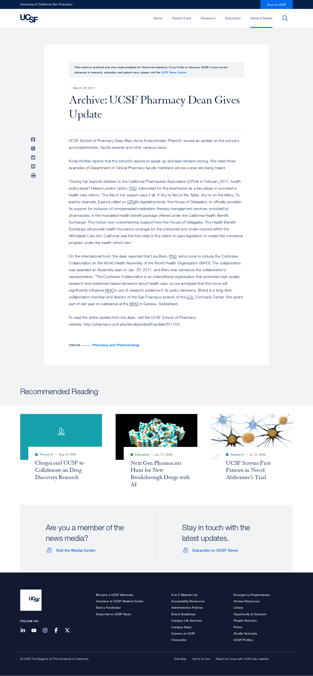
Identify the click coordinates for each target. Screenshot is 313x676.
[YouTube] (36, 630)
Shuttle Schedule (245, 633)
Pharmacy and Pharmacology (115, 345)
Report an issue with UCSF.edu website (242, 658)
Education (233, 18)
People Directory (245, 620)
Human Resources (247, 601)
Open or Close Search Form (285, 18)
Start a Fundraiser (108, 607)
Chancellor (179, 640)
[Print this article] (34, 175)
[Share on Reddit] (34, 157)
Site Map (180, 658)
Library (238, 607)
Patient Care (181, 18)
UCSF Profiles (243, 640)
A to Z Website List (184, 595)
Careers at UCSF (183, 633)
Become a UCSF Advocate (114, 595)
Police (238, 627)
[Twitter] (70, 630)
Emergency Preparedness (252, 595)
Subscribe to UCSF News (215, 550)
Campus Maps (181, 627)
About (158, 18)
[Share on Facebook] (34, 139)
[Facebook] (59, 630)
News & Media (261, 18)
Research (208, 18)
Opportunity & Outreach (250, 614)
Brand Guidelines (183, 614)
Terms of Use (201, 658)
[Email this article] (34, 166)
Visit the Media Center (75, 550)
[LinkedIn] (25, 630)
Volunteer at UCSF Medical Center (120, 601)
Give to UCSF (276, 4)
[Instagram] (47, 630)
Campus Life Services (186, 620)
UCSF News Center (173, 72)
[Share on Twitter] (34, 148)
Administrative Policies (187, 607)
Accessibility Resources (188, 601)
